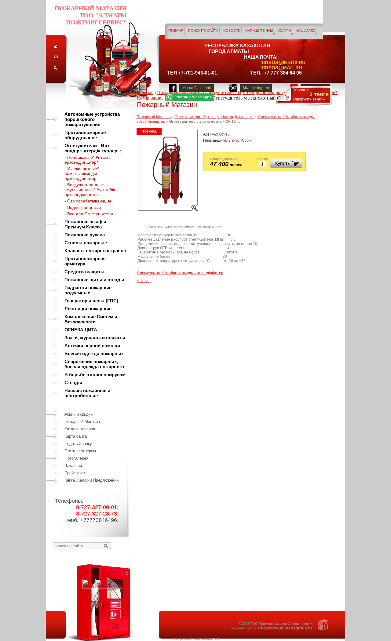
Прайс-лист (75, 473)
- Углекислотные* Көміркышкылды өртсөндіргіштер (81, 173)
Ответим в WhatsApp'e (193, 97)
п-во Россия (242, 140)
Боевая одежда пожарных (94, 353)
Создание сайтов (243, 628)
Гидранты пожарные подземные (87, 290)
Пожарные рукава (84, 234)
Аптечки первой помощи (92, 345)
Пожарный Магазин (82, 421)
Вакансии (73, 465)
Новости (231, 30)
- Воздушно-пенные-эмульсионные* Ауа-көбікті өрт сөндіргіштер (91, 189)
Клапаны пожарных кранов (95, 250)
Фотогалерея (76, 458)
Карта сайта (75, 436)
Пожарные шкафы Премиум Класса (85, 224)
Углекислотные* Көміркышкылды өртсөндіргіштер (180, 273)
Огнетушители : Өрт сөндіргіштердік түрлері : (92, 148)
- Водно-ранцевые (82, 207)
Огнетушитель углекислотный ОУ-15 (195, 639)
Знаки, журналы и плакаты (94, 337)
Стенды (73, 382)
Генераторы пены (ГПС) (91, 300)
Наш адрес (305, 30)
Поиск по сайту (203, 30)
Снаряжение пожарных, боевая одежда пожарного (94, 364)
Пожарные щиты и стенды (94, 279)
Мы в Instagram (256, 88)
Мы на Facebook (196, 88)
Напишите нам (259, 30)
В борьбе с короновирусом (95, 374)
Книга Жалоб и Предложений (91, 480)
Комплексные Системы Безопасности (90, 319)
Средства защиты (84, 271)
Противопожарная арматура (85, 261)
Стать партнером (80, 451)
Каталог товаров (79, 429)
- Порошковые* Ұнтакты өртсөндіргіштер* (87, 160)
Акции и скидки (78, 414)
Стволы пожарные (85, 242)
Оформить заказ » (309, 99)
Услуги (284, 30)
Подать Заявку (78, 443)
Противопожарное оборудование (85, 135)
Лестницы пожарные (87, 308)
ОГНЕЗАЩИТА (80, 329)
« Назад (144, 281)
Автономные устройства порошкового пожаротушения (92, 119)
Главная (175, 30)
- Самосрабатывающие (87, 200)
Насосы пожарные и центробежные (87, 393)
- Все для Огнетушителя (88, 213)
